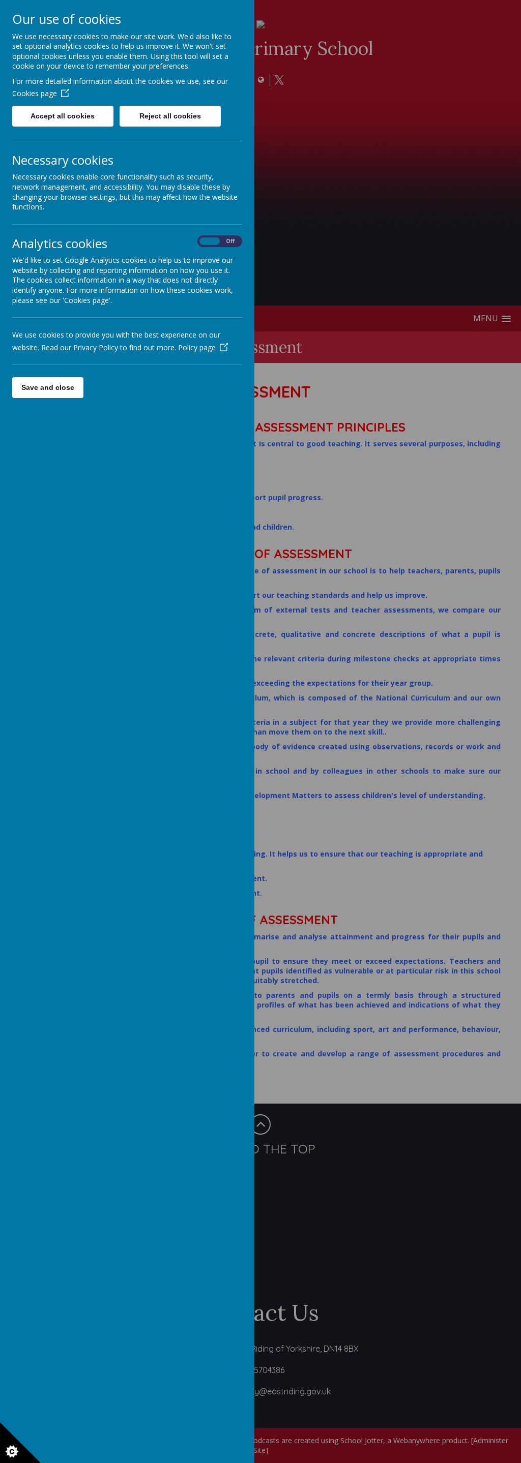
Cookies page (34, 93)
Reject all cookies (170, 116)
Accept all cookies (63, 116)
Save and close (47, 387)
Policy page (197, 347)
